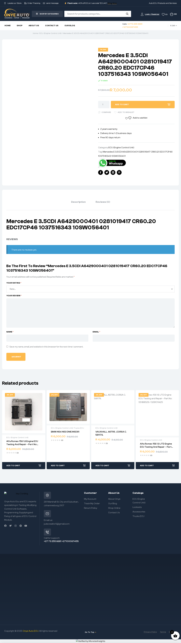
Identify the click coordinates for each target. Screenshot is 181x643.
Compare (106, 112)
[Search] (127, 14)
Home (35, 33)
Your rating (13, 283)
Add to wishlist (126, 112)
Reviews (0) (103, 201)
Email (96, 332)
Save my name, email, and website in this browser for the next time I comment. (46, 347)
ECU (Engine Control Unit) (50, 33)
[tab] (78, 202)
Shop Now (112, 3)
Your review (14, 296)
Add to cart (122, 104)
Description (78, 201)
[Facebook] (5, 526)
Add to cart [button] (13, 465)
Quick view (24, 412)
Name (10, 332)
